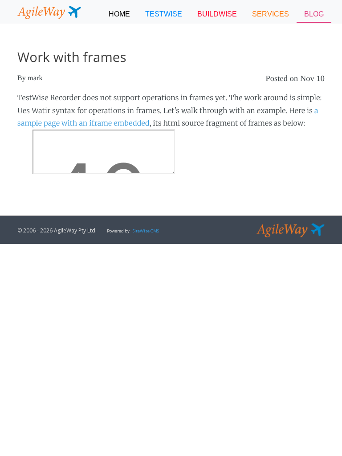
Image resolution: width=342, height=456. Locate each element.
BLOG (314, 14)
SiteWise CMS (146, 231)
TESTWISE (163, 14)
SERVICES (270, 14)
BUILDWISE (217, 14)
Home (119, 14)
